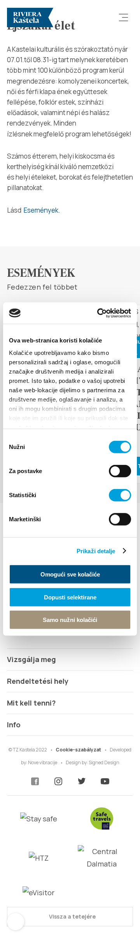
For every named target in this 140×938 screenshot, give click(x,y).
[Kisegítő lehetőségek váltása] (15, 921)
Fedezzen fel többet (43, 287)
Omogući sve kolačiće (70, 574)
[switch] (120, 471)
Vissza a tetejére (72, 916)
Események (41, 210)
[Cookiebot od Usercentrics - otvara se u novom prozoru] (98, 313)
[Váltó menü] (123, 17)
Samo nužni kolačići (70, 620)
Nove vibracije (42, 762)
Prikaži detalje (96, 550)
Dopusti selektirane (70, 597)
